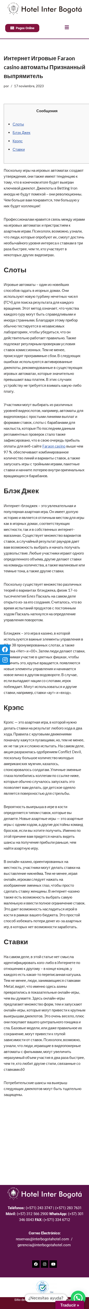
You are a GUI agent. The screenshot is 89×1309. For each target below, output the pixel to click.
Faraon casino (54, 446)
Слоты (18, 124)
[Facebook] (36, 1264)
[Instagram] (44, 1264)
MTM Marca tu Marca (59, 1300)
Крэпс (18, 141)
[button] (78, 1298)
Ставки (19, 149)
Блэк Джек (21, 132)
